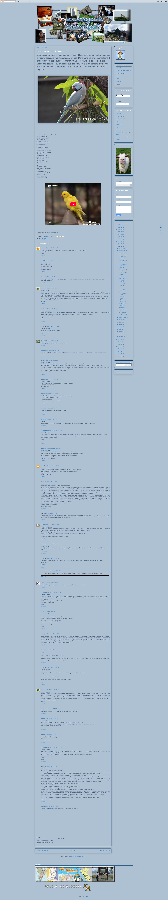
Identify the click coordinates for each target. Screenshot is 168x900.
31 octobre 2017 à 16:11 (51, 734)
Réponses (45, 568)
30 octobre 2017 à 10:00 (51, 393)
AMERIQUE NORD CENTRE (123, 70)
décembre (122, 248)
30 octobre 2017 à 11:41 (56, 430)
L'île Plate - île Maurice (123, 304)
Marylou (47, 571)
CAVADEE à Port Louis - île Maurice (122, 300)
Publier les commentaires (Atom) (77, 856)
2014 (119, 344)
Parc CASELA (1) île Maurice (122, 294)
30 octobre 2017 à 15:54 (54, 513)
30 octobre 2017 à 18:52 (56, 571)
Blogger (86, 896)
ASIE (117, 76)
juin (120, 324)
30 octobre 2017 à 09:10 (51, 340)
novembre (122, 250)
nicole (42, 276)
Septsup (43, 582)
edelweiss (43, 288)
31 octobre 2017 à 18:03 (56, 747)
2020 (119, 239)
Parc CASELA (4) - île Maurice (122, 265)
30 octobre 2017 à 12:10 (53, 448)
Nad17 (42, 308)
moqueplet (43, 634)
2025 (119, 227)
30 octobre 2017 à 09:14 (54, 350)
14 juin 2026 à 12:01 (53, 806)
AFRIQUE (43, 239)
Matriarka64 (44, 448)
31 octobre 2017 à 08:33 (52, 667)
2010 (119, 353)
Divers (117, 127)
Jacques (43, 360)
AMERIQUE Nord (120, 116)
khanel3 (43, 340)
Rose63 (43, 260)
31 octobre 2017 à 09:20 (53, 709)
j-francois (43, 419)
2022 (119, 234)
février (121, 334)
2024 (119, 229)
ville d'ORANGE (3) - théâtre (123, 313)
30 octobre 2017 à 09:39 (52, 360)
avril (120, 329)
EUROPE (118, 78)
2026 (119, 224)
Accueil (73, 850)
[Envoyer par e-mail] (56, 236)
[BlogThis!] (58, 236)
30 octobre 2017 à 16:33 (52, 558)
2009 (119, 356)
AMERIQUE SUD (120, 73)
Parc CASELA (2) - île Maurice (122, 285)
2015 (119, 341)
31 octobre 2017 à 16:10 (51, 718)
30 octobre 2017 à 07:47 (52, 248)
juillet (120, 322)
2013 (119, 346)
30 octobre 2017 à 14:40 (51, 481)
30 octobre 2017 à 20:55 (51, 611)
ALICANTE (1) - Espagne (123, 261)
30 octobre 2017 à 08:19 (51, 276)
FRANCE (118, 81)
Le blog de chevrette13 (122, 137)
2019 (119, 241)
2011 (119, 351)
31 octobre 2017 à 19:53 (51, 766)
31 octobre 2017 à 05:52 (53, 634)
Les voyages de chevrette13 (58, 10)
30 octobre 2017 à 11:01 (52, 419)
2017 (119, 246)
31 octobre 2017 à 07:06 (50, 649)
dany (42, 649)
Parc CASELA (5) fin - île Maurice (122, 256)
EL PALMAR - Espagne (122, 290)
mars (120, 331)
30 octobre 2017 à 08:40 (53, 288)
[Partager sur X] (60, 236)
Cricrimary (43, 544)
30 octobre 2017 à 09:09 (52, 326)
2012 (119, 349)
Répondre (43, 255)
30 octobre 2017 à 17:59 (52, 582)
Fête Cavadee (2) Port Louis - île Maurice (123, 271)
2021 (119, 236)
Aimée (42, 611)
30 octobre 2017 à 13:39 (53, 465)
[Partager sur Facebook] (61, 236)
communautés (120, 124)
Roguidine (43, 465)
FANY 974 (43, 525)
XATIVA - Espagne (122, 275)
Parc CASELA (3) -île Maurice (122, 280)
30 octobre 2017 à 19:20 (56, 592)
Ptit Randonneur (45, 430)
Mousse (43, 379)
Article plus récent (42, 850)
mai (120, 327)
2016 (119, 339)
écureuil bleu (44, 350)
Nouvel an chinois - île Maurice (122, 309)
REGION (118, 84)
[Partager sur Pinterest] (63, 236)
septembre (122, 317)
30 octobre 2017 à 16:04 (52, 525)
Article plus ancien (104, 850)
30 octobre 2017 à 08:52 (51, 308)
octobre (121, 253)
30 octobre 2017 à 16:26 (53, 544)
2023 (119, 232)
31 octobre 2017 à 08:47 (53, 689)
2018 (119, 243)
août (120, 319)
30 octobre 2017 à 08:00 (51, 260)
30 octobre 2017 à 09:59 (51, 379)
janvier (121, 336)
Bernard (43, 248)
